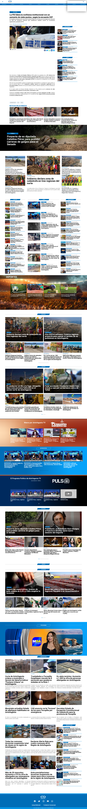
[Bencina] (33, 607)
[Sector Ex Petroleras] (72, 166)
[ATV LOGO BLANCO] (43, 799)
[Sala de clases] (60, 730)
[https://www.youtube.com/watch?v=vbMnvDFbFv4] (18, 493)
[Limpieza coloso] (15, 166)
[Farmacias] (60, 737)
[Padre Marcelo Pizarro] (59, 67)
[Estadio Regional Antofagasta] (7, 259)
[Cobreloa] (7, 240)
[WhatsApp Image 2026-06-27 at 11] (7, 265)
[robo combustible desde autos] (59, 73)
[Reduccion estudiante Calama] (59, 78)
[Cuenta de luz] (63, 237)
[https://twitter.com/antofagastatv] (39, 801)
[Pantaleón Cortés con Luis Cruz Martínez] (63, 264)
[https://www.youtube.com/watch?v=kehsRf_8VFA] (53, 456)
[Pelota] (7, 234)
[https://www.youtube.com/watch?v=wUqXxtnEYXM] (13, 456)
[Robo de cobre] (59, 37)
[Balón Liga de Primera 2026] (7, 228)
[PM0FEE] (7, 216)
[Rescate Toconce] (63, 257)
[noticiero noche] (44, 654)
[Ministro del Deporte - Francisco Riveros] (59, 31)
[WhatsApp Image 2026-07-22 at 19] (7, 222)
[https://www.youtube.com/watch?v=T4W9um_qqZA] (35, 432)
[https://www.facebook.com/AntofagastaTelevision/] (35, 801)
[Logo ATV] (10, 1)
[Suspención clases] (60, 775)
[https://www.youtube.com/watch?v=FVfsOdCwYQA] (52, 493)
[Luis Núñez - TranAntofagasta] (59, 62)
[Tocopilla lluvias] (43, 165)
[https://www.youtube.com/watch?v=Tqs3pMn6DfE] (69, 432)
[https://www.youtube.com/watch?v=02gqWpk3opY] (69, 493)
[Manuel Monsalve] (59, 43)
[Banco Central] (14, 607)
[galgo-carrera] (63, 210)
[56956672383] (52, 801)
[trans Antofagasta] (60, 767)
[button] (11, 115)
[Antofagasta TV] (2, 1)
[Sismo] (63, 250)
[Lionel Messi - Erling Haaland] (7, 271)
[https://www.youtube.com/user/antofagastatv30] (48, 801)
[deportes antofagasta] (7, 210)
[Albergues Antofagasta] (60, 760)
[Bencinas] (53, 607)
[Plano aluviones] (60, 782)
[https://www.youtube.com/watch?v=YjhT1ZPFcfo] (35, 493)
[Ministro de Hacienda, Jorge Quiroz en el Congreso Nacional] (59, 49)
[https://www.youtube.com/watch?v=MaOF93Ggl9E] (73, 456)
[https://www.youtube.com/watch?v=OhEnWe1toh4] (18, 432)
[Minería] (72, 607)
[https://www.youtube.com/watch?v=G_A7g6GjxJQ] (33, 456)
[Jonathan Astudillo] (7, 246)
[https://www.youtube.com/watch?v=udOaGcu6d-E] (52, 432)
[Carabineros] (60, 745)
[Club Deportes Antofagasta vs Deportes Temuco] (7, 204)
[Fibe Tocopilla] (63, 270)
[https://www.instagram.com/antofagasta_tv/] (43, 801)
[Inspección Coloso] (63, 244)
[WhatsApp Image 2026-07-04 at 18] (7, 252)
